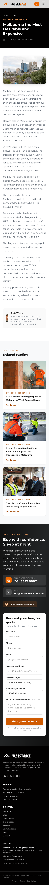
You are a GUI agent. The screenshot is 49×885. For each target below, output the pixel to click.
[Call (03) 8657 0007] (36, 4)
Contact (6, 836)
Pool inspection (10, 799)
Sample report (9, 829)
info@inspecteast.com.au (14, 860)
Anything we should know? (23, 699)
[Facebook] (5, 776)
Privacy (14, 881)
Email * (9, 654)
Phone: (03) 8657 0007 (13, 856)
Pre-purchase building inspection (17, 789)
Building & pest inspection (14, 792)
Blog (5, 815)
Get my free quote (23, 721)
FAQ (5, 832)
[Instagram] (11, 776)
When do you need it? (16, 688)
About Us (7, 811)
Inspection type (13, 678)
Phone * (9, 643)
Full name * (11, 631)
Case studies (8, 818)
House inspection (10, 796)
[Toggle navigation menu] (43, 3)
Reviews (6, 825)
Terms (22, 881)
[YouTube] (17, 776)
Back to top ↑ (32, 881)
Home (5, 15)
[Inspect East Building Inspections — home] (15, 4)
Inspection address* (15, 666)
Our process (8, 822)
